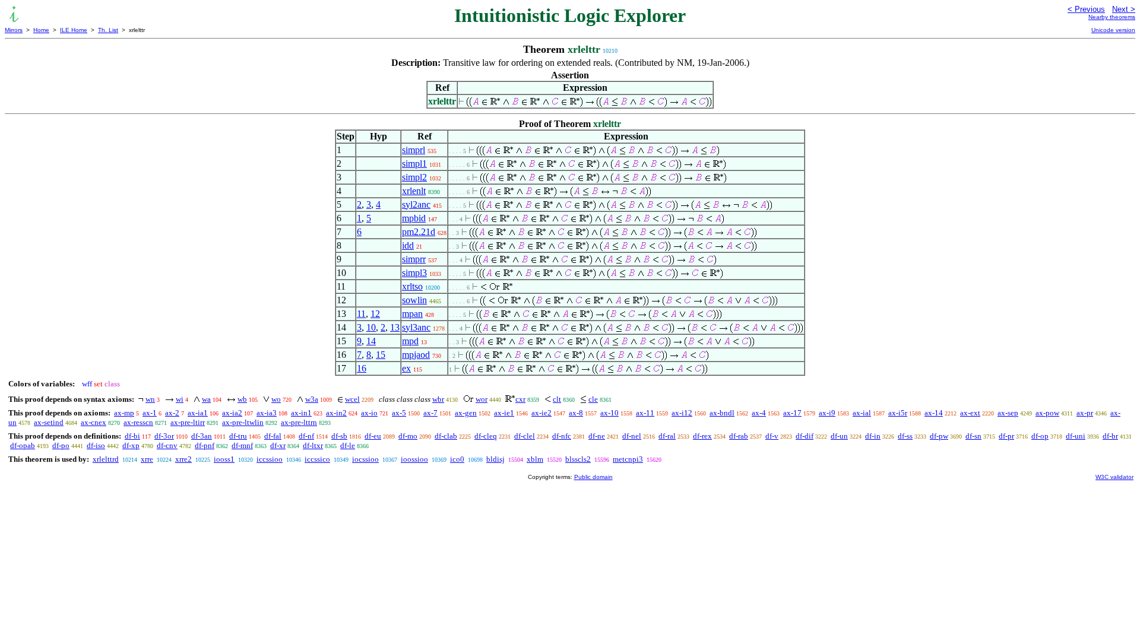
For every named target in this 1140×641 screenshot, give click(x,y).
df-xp (131, 445)
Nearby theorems (1111, 17)
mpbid (414, 218)
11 (361, 314)
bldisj (495, 459)
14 (371, 341)
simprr (414, 259)
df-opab (22, 445)
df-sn (973, 435)
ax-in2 (336, 412)
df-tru (238, 435)
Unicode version (1113, 30)
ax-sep (1008, 412)
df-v (771, 435)
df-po (60, 445)
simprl (413, 150)
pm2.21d (418, 232)
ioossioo (414, 459)
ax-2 (172, 412)
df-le (347, 445)
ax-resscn (138, 422)
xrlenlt (414, 191)
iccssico (317, 459)
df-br (1110, 435)
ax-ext (970, 412)
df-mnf (242, 445)
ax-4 (759, 412)
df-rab (738, 435)
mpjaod (416, 355)
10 (371, 327)
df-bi (132, 435)
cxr (520, 399)
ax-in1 (301, 412)
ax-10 (609, 412)
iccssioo (269, 459)
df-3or (164, 435)
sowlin (414, 300)
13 (395, 327)
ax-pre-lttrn (299, 422)
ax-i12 (682, 412)
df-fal (272, 435)
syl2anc (416, 204)
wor (481, 399)
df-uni (1075, 435)
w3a (311, 399)
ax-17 (792, 412)
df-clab (446, 435)
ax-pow (1047, 412)
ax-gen (466, 412)
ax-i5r (897, 412)
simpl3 (414, 273)
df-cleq (485, 435)
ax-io (369, 412)
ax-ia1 (198, 412)
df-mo (407, 435)
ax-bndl (722, 412)
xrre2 (183, 459)
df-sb (339, 435)
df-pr (1006, 435)
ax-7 (430, 412)
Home (41, 30)
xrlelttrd (106, 459)
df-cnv (167, 445)
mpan (412, 314)
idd (408, 245)
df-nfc (561, 435)
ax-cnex (93, 422)
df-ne (596, 435)
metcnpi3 (628, 459)
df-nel (631, 435)
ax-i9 (827, 412)
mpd (410, 341)
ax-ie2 (541, 412)
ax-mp (124, 412)
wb (242, 399)
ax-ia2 (232, 412)
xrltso (412, 286)
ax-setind (49, 422)
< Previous (1086, 9)
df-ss (905, 435)
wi (179, 399)
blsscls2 (578, 459)
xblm (535, 459)
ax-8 (576, 412)
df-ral (667, 435)
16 (361, 368)
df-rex (702, 435)
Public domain (593, 477)
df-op (1040, 435)
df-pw (939, 435)
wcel (352, 399)
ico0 (457, 459)
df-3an (201, 435)
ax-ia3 (266, 412)
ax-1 (149, 412)
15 (380, 355)
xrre (147, 459)
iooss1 (224, 459)
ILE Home (73, 30)
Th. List (108, 30)
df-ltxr (313, 445)
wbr (438, 399)
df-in (873, 435)
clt (557, 399)
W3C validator (1114, 477)
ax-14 (933, 412)
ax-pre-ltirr (187, 422)
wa (206, 399)
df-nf (306, 435)
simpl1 (414, 163)
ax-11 (645, 412)
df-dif (804, 435)
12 (375, 314)
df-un (839, 435)
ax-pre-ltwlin (243, 422)
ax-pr (1084, 412)
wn (150, 399)
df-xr (278, 445)
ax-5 (399, 412)
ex (406, 368)
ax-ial (862, 412)
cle (593, 399)
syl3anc (416, 327)
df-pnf (204, 445)
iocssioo (365, 459)
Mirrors (14, 30)
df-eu (373, 435)
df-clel (524, 435)
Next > (1123, 9)
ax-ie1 (504, 412)
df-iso (96, 445)
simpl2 (414, 177)
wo (276, 399)
